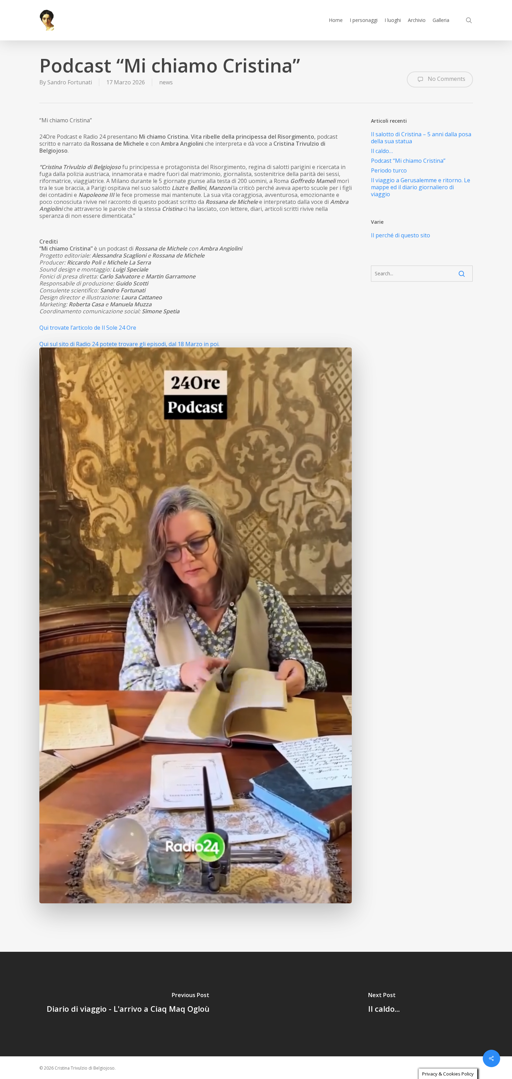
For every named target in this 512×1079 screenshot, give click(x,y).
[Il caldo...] (384, 1004)
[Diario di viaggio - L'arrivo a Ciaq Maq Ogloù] (128, 1004)
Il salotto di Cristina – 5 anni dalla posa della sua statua (421, 138)
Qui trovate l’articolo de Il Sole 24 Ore (88, 327)
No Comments (445, 79)
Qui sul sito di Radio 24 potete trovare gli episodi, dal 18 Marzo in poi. (130, 344)
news (166, 82)
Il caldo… (382, 150)
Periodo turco (389, 170)
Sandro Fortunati (69, 82)
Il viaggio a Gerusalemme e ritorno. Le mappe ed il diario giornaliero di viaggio (420, 187)
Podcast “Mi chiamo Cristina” (408, 160)
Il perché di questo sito (400, 235)
